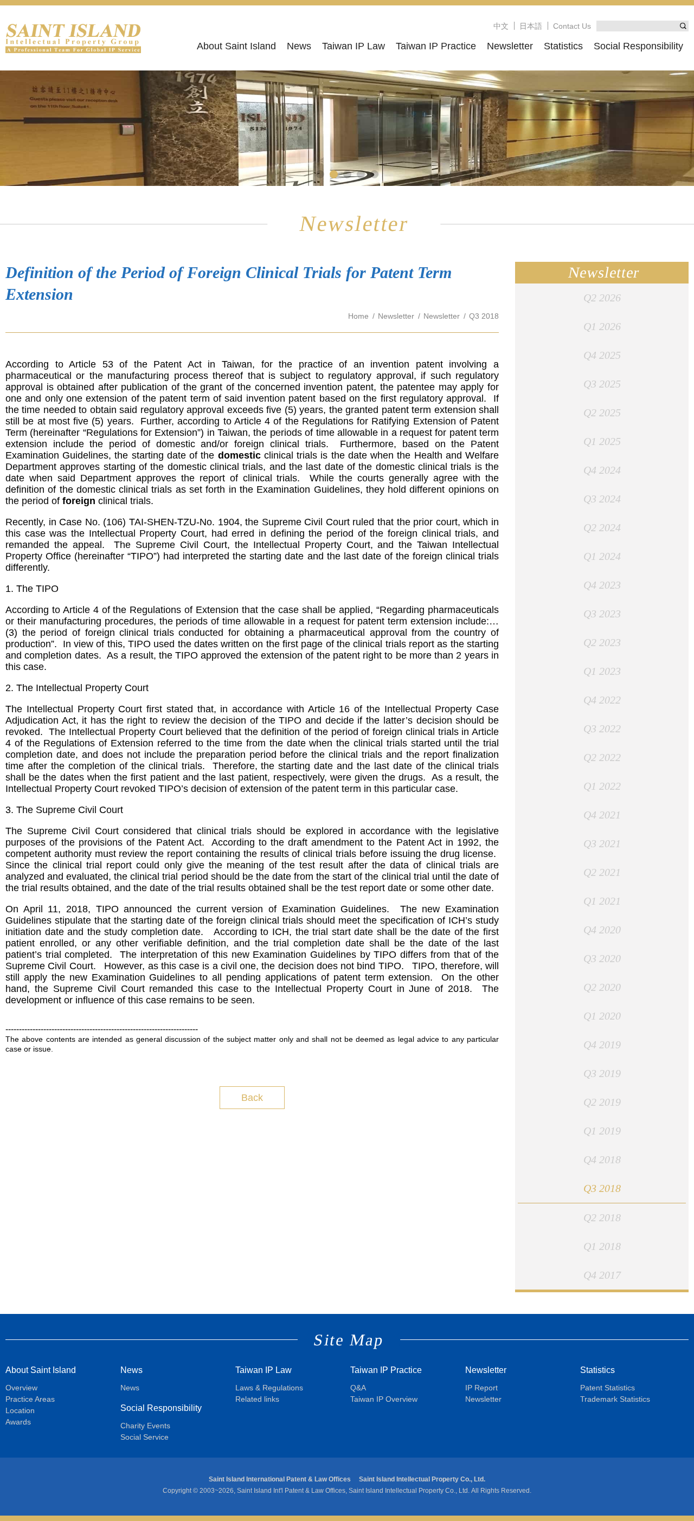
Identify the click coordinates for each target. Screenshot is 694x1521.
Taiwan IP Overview (383, 1399)
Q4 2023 (602, 585)
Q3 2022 (602, 728)
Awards (18, 1421)
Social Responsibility (638, 46)
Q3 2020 (602, 958)
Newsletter (510, 46)
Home (358, 316)
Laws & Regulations (269, 1387)
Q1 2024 (602, 556)
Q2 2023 (602, 642)
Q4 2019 (602, 1044)
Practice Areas (30, 1399)
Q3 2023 (602, 614)
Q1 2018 (602, 1246)
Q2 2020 (602, 987)
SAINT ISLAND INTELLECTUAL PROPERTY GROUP (73, 38)
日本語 (530, 26)
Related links (257, 1399)
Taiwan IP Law (353, 46)
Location (20, 1410)
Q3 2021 (602, 843)
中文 (501, 26)
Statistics (563, 46)
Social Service (144, 1437)
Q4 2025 (602, 355)
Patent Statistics (607, 1387)
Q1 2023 (602, 671)
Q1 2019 (602, 1131)
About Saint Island (236, 46)
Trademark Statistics (615, 1399)
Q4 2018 (602, 1159)
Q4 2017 (602, 1275)
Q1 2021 (602, 901)
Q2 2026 (602, 298)
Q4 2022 (602, 700)
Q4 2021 (602, 815)
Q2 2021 (602, 872)
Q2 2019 (602, 1102)
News (299, 46)
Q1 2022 (602, 786)
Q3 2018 (602, 1188)
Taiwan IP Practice (436, 46)
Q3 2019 (602, 1073)
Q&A (358, 1387)
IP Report (481, 1387)
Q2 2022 (602, 757)
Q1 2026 (602, 326)
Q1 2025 (602, 441)
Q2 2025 (602, 412)
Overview (21, 1387)
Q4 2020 (602, 930)
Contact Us (572, 26)
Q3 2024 (602, 499)
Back (252, 1097)
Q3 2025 (602, 384)
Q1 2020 (602, 1016)
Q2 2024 (602, 527)
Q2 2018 (602, 1217)
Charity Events (145, 1425)
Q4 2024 (602, 470)
